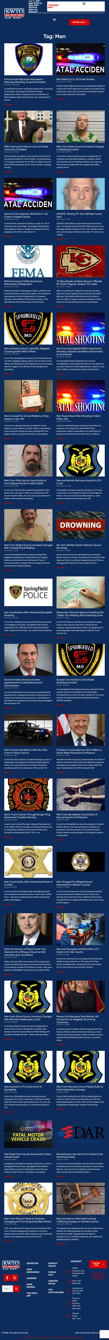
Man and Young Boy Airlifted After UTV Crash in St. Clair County (77, 950)
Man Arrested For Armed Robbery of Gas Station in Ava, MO (26, 417)
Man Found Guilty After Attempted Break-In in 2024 (28, 883)
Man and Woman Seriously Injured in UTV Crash (78, 482)
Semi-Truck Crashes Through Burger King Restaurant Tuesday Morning (27, 816)
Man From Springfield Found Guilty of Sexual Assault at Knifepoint (76, 816)
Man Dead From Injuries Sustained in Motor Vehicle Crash (27, 1156)
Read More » (9, 104)
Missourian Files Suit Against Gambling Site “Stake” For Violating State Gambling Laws (80, 614)
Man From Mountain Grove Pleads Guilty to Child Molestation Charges (79, 1088)
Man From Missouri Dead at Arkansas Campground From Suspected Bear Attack (27, 1220)
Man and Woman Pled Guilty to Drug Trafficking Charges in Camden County (77, 1220)
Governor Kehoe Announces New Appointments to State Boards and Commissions (23, 682)
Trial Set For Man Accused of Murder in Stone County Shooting (25, 1287)
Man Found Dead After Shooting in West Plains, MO (78, 417)
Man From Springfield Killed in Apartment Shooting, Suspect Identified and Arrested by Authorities (79, 351)
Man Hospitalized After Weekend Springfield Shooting (28, 614)
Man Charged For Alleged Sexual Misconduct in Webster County (74, 883)
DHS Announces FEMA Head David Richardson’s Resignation (23, 283)
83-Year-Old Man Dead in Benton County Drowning (78, 546)
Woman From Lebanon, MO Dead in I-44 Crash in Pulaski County (26, 215)
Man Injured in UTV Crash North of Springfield (23, 1088)
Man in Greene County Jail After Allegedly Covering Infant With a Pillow (27, 350)
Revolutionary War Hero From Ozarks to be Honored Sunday (79, 1156)
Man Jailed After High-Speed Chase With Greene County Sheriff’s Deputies (78, 1287)
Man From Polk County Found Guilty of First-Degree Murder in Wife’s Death (25, 482)
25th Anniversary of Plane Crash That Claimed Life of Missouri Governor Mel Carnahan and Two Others (25, 952)
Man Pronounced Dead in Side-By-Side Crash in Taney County (25, 751)
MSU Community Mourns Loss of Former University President (26, 148)
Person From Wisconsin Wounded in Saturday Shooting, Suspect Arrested (24, 81)
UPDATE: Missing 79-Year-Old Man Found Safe (79, 215)
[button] (84, 3)
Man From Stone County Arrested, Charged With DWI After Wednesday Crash (28, 1018)
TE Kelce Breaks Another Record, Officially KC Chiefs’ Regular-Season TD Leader (79, 283)
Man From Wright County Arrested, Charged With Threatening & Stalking (28, 546)
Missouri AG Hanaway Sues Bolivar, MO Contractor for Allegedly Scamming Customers (77, 1019)
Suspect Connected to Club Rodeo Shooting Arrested (75, 681)
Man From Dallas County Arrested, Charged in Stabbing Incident (80, 148)
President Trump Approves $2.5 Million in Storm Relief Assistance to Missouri (79, 751)
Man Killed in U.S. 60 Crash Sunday (75, 79)
